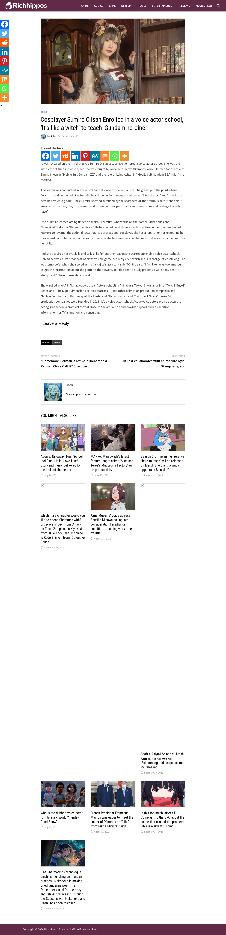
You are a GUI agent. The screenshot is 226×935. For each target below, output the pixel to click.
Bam (94, 929)
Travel (141, 5)
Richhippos (51, 929)
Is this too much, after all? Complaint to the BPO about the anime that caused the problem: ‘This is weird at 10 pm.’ (162, 819)
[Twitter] (55, 156)
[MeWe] (95, 156)
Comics (98, 5)
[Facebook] (45, 156)
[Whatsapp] (114, 156)
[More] (124, 156)
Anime (84, 5)
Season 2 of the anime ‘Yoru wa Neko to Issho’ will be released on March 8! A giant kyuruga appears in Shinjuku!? (162, 463)
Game (112, 5)
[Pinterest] (85, 156)
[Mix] (104, 156)
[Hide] (1, 105)
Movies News (204, 5)
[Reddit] (65, 156)
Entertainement (163, 5)
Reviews (185, 5)
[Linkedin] (75, 156)
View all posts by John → (81, 394)
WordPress (79, 929)
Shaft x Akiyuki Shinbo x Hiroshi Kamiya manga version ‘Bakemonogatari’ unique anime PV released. (162, 760)
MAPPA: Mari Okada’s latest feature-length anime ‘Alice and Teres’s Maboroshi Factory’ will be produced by (112, 463)
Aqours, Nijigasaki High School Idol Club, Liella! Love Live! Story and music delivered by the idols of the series (62, 463)
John (53, 136)
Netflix (126, 5)
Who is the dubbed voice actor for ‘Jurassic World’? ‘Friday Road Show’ (62, 817)
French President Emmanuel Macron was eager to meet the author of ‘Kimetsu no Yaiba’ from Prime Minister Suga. (112, 819)
